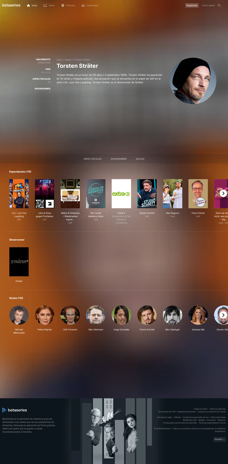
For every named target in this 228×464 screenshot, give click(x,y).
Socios (140, 159)
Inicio (59, 59)
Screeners (211, 420)
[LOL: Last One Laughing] (19, 193)
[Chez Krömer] (198, 193)
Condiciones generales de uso (196, 417)
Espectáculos (92, 159)
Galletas (177, 417)
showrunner (119, 159)
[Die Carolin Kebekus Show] (95, 193)
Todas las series (200, 409)
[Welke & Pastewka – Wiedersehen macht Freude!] (70, 193)
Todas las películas (217, 409)
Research (221, 420)
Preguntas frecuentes (186, 411)
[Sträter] (19, 261)
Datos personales (218, 417)
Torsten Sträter (82, 59)
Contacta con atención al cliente (211, 411)
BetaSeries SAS (190, 420)
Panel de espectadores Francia (212, 423)
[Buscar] (219, 5)
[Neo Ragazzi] (172, 193)
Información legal (164, 417)
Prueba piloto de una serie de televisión (180, 423)
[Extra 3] (121, 193)
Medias (202, 420)
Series (68, 59)
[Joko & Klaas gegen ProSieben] (44, 193)
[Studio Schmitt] (147, 193)
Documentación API (167, 411)
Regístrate (192, 5)
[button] (19, 319)
